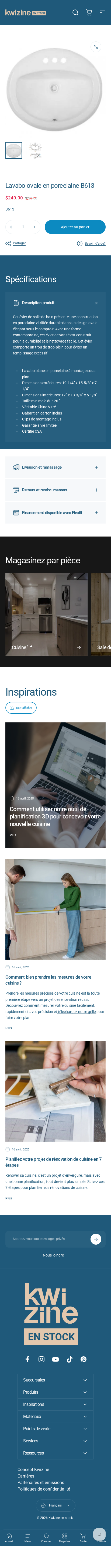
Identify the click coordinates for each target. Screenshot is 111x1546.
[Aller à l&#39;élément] (13, 150)
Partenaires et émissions (41, 1482)
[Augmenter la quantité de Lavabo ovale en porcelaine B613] (34, 227)
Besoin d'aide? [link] (95, 243)
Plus (13, 835)
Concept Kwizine (33, 1469)
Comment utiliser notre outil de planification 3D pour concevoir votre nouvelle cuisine (55, 816)
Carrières (26, 1476)
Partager (19, 243)
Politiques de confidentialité (44, 1489)
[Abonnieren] (96, 1239)
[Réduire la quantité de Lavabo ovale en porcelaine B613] (11, 227)
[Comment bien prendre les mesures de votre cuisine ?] (55, 909)
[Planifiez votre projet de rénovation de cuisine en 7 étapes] (55, 1091)
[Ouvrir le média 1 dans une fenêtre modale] (96, 46)
